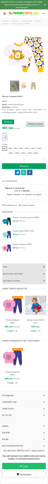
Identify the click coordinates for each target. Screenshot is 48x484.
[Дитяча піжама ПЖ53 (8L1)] (35, 305)
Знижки (5, 426)
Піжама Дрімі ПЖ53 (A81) (23, 231)
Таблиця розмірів (35, 124)
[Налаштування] (43, 13)
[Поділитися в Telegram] (17, 172)
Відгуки (5, 439)
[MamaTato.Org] (24, 13)
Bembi (4, 101)
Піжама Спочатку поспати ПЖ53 (26, 217)
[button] (24, 266)
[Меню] (4, 13)
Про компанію (7, 395)
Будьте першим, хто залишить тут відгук (24, 194)
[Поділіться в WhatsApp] (23, 172)
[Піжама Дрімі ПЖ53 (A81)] (6, 235)
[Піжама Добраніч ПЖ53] (6, 248)
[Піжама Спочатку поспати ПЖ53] (6, 221)
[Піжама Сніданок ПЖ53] (14, 86)
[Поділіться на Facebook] (29, 172)
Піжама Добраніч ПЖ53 (22, 244)
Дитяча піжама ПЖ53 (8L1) (35, 321)
